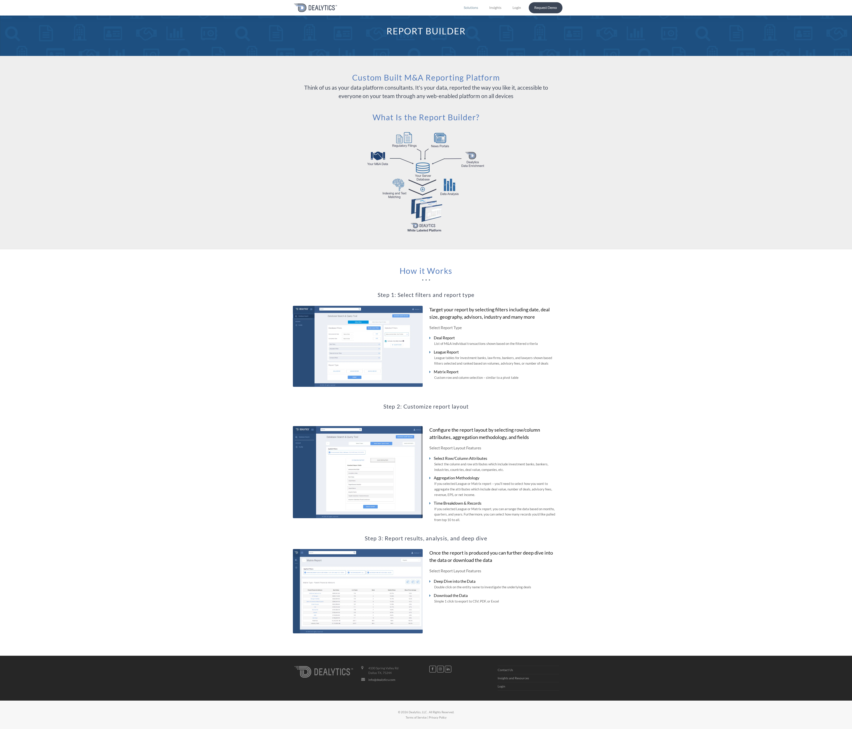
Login (501, 686)
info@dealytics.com (381, 680)
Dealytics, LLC (418, 712)
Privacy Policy (438, 717)
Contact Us (505, 670)
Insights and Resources (513, 678)
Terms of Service (416, 717)
